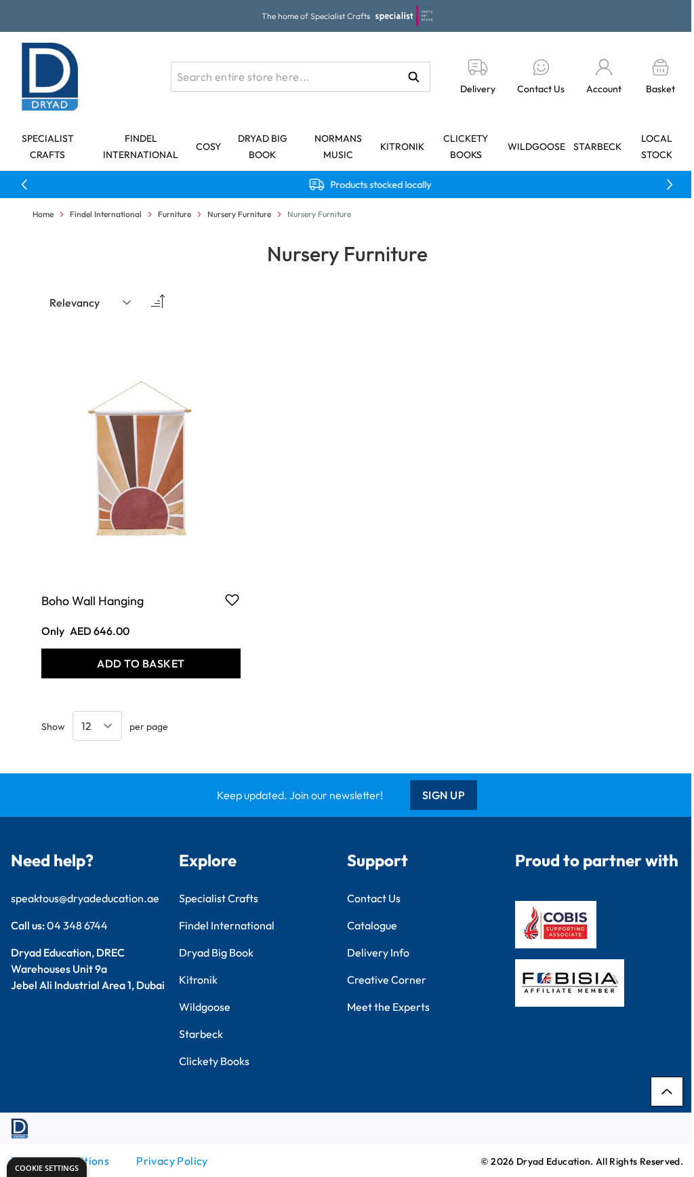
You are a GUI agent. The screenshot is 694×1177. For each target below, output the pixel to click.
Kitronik (402, 146)
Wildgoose (536, 146)
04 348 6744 (77, 925)
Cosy (208, 146)
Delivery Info (378, 952)
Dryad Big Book (216, 952)
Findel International (106, 214)
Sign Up (444, 795)
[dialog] (47, 1167)
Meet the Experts (388, 1007)
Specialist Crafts (218, 898)
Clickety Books (214, 1061)
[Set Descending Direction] (156, 302)
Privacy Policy (172, 1161)
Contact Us (374, 898)
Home (43, 214)
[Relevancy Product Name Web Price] (90, 302)
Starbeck (597, 146)
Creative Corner (386, 979)
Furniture (174, 214)
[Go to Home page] (50, 77)
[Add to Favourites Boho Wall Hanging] (232, 600)
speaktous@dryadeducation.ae (85, 898)
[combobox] (300, 77)
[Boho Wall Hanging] (141, 453)
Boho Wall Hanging (92, 601)
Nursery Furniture (239, 214)
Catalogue (372, 925)
